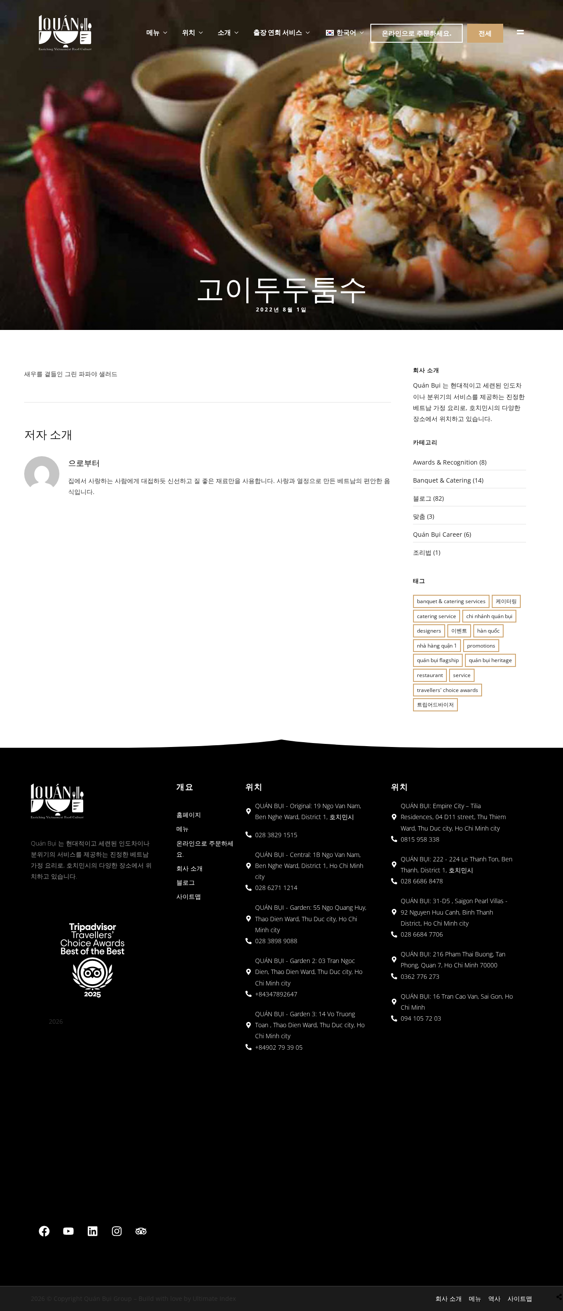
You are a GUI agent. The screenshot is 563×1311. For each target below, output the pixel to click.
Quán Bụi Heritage (490, 660)
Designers (429, 630)
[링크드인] (93, 1231)
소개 (224, 32)
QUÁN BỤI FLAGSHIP (438, 660)
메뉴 (153, 32)
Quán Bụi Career (437, 534)
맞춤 (419, 516)
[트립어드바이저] (141, 1231)
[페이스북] (44, 1231)
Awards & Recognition (445, 462)
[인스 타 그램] (117, 1231)
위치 (188, 32)
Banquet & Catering (442, 480)
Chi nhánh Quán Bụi (489, 616)
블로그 (422, 498)
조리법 (422, 552)
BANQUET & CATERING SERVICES (451, 601)
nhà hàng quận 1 (437, 645)
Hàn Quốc (488, 630)
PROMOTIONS (481, 645)
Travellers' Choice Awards (447, 690)
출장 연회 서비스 (277, 32)
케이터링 (506, 601)
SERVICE (462, 675)
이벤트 (459, 630)
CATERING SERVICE (436, 616)
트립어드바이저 (435, 704)
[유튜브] (69, 1231)
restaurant (430, 675)
